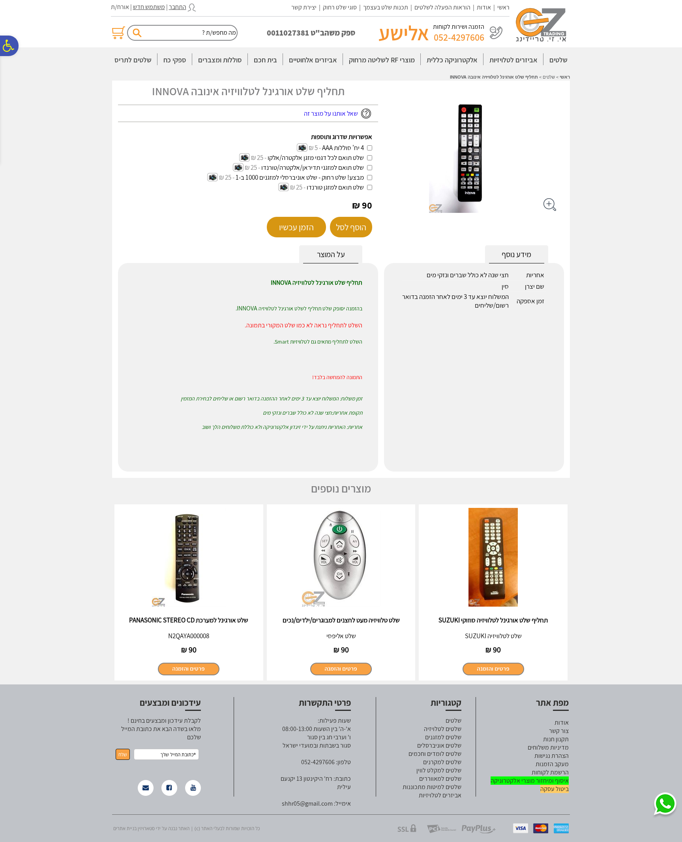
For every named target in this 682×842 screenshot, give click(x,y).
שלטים (558, 59)
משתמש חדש (149, 7)
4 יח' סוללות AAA (343, 147)
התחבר (177, 7)
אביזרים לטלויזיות (513, 59)
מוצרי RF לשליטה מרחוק (382, 59)
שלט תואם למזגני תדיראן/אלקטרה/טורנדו (312, 167)
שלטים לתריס (133, 59)
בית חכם (265, 59)
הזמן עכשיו (296, 227)
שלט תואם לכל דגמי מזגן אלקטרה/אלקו (316, 157)
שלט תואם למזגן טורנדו (335, 187)
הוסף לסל (351, 227)
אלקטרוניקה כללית (452, 59)
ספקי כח (174, 59)
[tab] (331, 254)
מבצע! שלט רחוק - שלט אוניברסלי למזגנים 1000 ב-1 (300, 177)
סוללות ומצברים (220, 59)
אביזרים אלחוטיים (313, 59)
